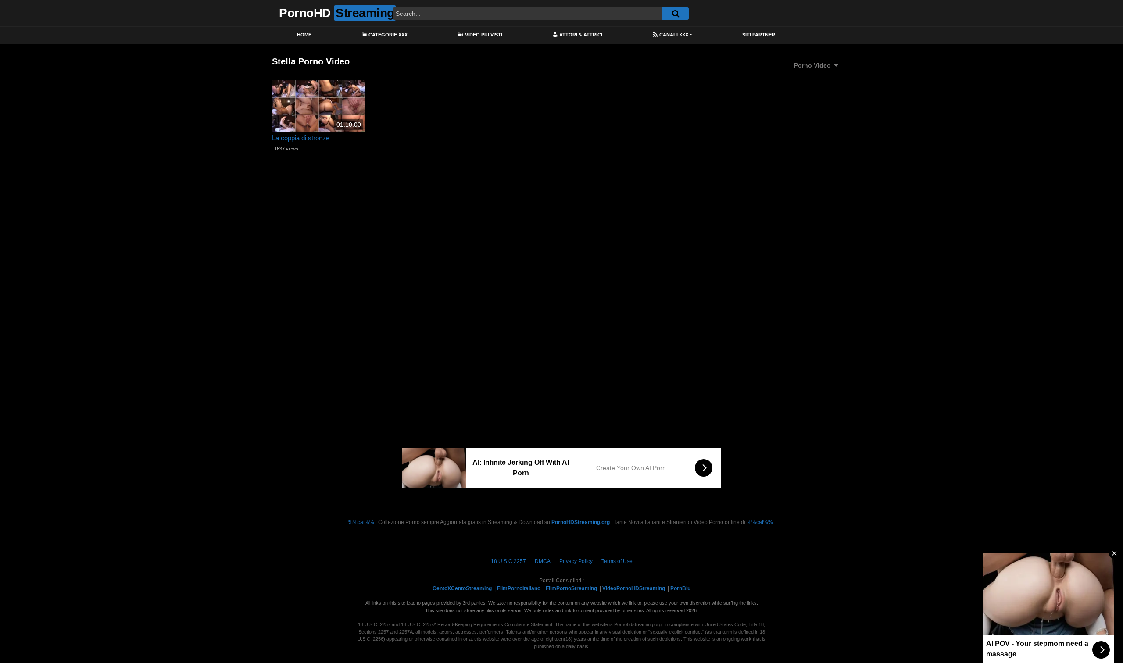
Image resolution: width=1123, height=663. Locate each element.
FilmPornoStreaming (571, 588)
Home (304, 34)
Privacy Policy (576, 561)
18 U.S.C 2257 (508, 561)
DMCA (543, 561)
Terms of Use (617, 561)
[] (675, 13)
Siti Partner (758, 34)
